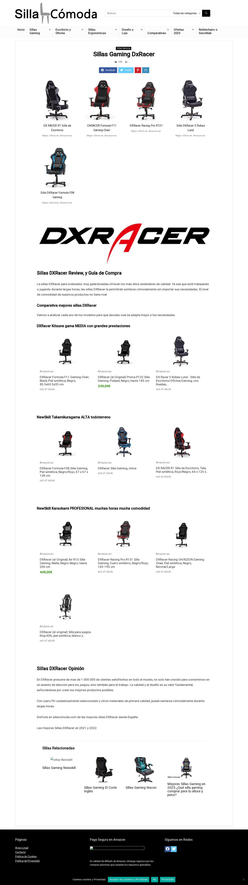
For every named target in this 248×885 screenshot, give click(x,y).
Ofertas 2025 (179, 31)
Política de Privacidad (27, 860)
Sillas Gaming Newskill (59, 768)
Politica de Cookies (26, 856)
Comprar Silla (57, 141)
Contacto (20, 852)
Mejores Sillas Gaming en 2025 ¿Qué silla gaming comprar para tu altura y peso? (186, 789)
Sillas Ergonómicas (97, 31)
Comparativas (156, 33)
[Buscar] (206, 13)
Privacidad (168, 879)
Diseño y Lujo (127, 31)
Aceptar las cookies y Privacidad (128, 879)
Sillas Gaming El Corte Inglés (100, 789)
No (154, 879)
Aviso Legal (21, 847)
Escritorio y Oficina (63, 31)
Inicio (21, 29)
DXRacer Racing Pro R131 (146, 125)
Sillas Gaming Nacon (141, 788)
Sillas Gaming (35, 31)
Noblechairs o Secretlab (208, 31)
